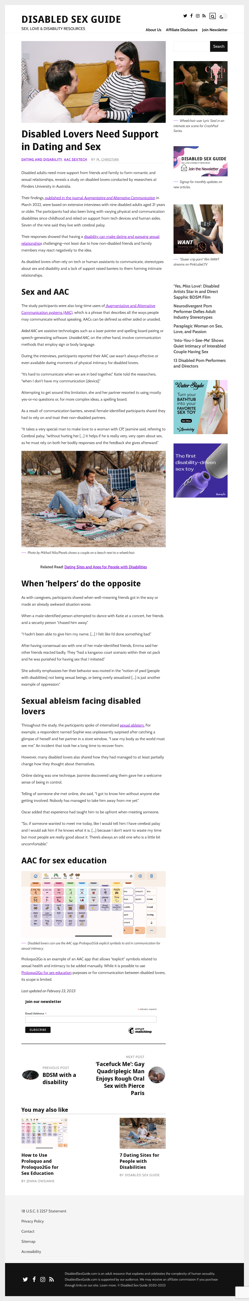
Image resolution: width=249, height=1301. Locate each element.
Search (218, 46)
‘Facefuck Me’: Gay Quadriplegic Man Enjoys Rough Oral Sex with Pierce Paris (120, 1078)
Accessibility (31, 1251)
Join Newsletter (215, 29)
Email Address (35, 1013)
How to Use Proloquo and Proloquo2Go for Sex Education (44, 1133)
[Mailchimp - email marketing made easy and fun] (140, 1033)
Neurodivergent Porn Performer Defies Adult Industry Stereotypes (195, 311)
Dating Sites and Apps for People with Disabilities (105, 567)
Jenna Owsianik (41, 1181)
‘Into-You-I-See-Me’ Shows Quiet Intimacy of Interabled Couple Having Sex (200, 346)
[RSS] (204, 16)
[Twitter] (185, 16)
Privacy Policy (32, 1221)
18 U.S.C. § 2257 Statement (43, 1211)
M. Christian (107, 159)
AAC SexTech (75, 159)
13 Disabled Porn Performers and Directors (200, 363)
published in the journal (99, 197)
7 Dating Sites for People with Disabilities (143, 1133)
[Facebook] (191, 16)
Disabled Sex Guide (71, 19)
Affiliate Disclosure (181, 29)
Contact (27, 1231)
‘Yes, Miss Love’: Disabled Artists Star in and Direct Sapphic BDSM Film (196, 291)
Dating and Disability (41, 159)
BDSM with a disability (59, 1078)
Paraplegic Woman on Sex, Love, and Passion (198, 328)
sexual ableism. (132, 725)
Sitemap (28, 1241)
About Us (153, 29)
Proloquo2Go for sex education (46, 972)
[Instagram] (198, 16)
